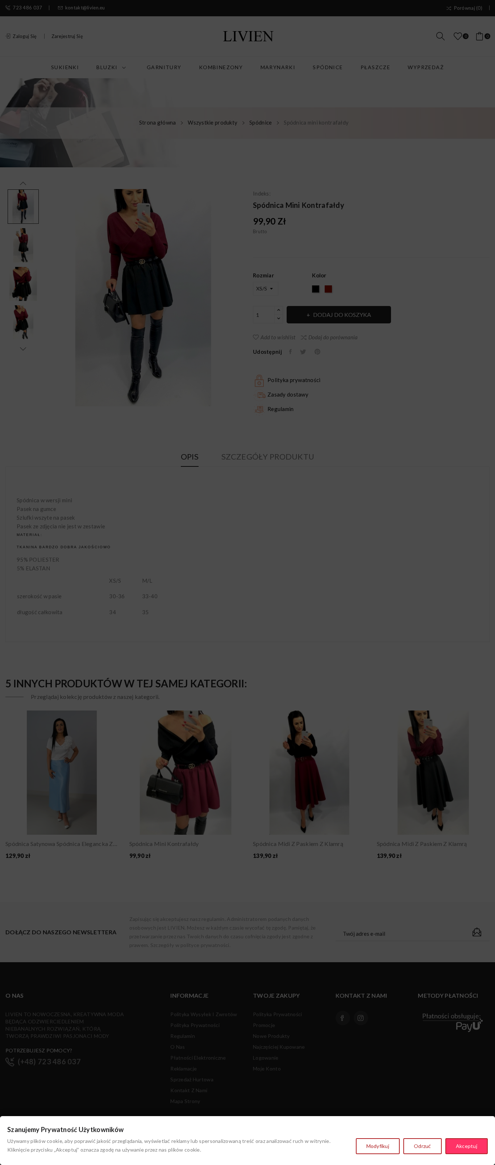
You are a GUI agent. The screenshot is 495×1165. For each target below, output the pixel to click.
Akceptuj (466, 1146)
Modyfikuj (378, 1146)
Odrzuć (422, 1146)
